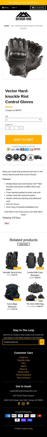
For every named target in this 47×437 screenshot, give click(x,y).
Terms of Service (23, 378)
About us (23, 369)
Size (6, 116)
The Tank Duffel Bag (35, 304)
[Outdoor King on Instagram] (23, 403)
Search (23, 366)
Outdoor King (27, 429)
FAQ (23, 363)
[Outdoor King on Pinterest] (28, 403)
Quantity (9, 124)
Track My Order (23, 360)
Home (6, 26)
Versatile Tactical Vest (12, 272)
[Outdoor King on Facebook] (19, 403)
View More (23, 244)
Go (42, 342)
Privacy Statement (23, 375)
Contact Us (23, 357)
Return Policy (23, 372)
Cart (39, 8)
